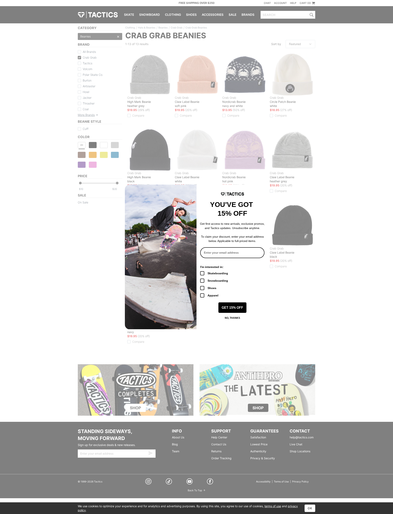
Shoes (212, 288)
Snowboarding (218, 280)
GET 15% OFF (232, 307)
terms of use (272, 506)
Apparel (213, 295)
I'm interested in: (212, 267)
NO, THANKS (232, 318)
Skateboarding (218, 273)
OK (310, 508)
